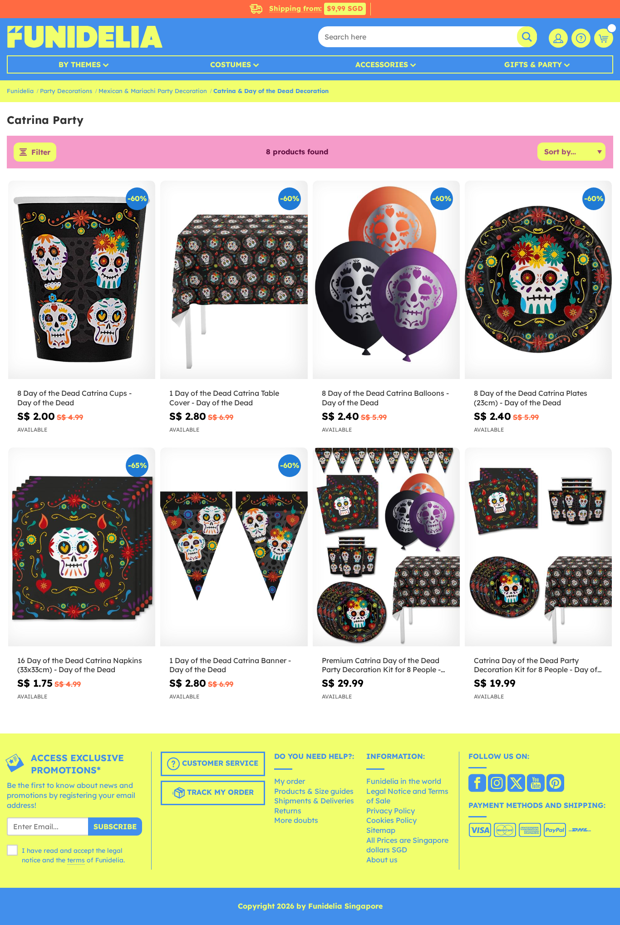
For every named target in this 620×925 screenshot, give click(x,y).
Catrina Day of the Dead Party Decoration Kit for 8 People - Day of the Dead (535, 665)
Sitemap (380, 830)
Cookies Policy (391, 820)
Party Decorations (66, 90)
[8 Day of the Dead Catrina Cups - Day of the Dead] (81, 280)
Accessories (381, 64)
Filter (40, 152)
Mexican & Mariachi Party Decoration (152, 90)
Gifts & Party (533, 64)
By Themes (80, 64)
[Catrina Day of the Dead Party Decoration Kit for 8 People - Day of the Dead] (538, 547)
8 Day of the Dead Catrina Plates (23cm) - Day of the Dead (530, 398)
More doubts (296, 820)
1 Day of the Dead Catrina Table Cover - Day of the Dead (224, 398)
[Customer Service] (580, 38)
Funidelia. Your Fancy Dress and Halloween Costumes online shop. (84, 37)
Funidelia (20, 90)
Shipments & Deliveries (314, 800)
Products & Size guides (314, 791)
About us (382, 859)
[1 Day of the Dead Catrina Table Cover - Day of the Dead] (233, 280)
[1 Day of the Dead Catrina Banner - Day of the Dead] (233, 547)
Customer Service (219, 763)
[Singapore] (477, 784)
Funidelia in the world (403, 781)
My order (289, 781)
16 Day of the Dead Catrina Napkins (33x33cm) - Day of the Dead (79, 665)
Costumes (230, 64)
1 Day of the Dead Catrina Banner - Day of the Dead (230, 665)
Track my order (219, 792)
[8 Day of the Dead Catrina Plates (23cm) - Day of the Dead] (538, 280)
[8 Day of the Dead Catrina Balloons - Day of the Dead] (386, 280)
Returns (287, 810)
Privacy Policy (390, 810)
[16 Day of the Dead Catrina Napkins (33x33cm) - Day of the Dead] (81, 547)
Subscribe (115, 826)
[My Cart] (603, 38)
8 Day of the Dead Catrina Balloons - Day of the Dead (385, 398)
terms (76, 860)
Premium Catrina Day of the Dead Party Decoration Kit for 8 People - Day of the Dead (381, 665)
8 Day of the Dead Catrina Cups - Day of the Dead (74, 398)
